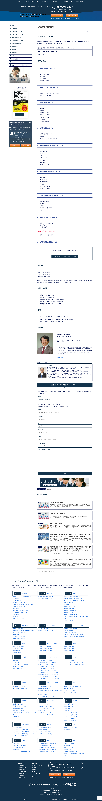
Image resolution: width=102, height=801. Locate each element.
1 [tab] (18, 85)
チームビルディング (52, 657)
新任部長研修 (16, 599)
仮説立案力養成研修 (69, 648)
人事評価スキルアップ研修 (19, 746)
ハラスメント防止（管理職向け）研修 (73, 662)
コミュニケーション (78, 625)
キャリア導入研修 (17, 728)
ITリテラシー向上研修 (69, 718)
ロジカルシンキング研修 (44, 646)
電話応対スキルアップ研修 (45, 706)
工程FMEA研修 (67, 750)
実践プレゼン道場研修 (18, 646)
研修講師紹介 (22, 769)
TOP (19, 1)
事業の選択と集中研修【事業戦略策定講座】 (24, 630)
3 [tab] (22, 85)
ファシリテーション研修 (70, 632)
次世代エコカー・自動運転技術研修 (47, 750)
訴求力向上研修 (17, 652)
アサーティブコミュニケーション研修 (73, 634)
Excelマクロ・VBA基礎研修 (71, 720)
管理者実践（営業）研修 (19, 603)
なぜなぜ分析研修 (68, 748)
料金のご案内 (22, 773)
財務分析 (24, 683)
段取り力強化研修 (42, 694)
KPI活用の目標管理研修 (18, 748)
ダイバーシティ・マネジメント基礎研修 (74, 601)
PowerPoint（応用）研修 (70, 714)
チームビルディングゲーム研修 (46, 668)
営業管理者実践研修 (18, 708)
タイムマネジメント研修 (44, 686)
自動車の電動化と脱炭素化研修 (46, 752)
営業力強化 (24, 700)
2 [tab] (20, 85)
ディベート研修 (16, 650)
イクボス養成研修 (68, 621)
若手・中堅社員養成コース (45, 599)
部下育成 (24, 657)
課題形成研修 (16, 634)
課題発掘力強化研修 (69, 650)
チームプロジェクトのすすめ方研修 (47, 670)
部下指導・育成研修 (18, 666)
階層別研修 (24, 593)
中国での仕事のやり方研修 (70, 615)
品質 (39, 489)
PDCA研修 (66, 605)
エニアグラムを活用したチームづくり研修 (48, 676)
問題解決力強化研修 (69, 646)
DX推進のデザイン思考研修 (45, 734)
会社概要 (34, 767)
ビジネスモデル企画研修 (19, 632)
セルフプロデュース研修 (70, 692)
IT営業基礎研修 (17, 716)
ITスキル (75, 700)
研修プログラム (22, 777)
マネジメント (76, 593)
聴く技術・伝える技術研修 (70, 628)
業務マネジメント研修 (69, 607)
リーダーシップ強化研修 (44, 628)
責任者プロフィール (37, 765)
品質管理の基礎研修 (69, 744)
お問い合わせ (79, 1)
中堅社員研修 (16, 609)
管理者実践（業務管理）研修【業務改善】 (23, 605)
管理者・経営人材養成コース (45, 597)
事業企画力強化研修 (18, 628)
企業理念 (34, 769)
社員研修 (44, 489)
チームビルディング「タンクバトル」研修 (48, 678)
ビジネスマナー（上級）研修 (45, 714)
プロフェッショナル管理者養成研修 (22, 597)
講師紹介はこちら (61, 357)
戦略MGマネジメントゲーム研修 (46, 664)
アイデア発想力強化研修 (44, 728)
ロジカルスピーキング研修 (45, 650)
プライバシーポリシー (25, 799)
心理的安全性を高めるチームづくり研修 (48, 674)
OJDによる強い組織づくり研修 (72, 597)
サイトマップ (35, 776)
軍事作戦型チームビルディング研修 (47, 662)
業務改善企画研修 (68, 613)
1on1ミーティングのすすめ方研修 (21, 752)
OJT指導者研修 (16, 660)
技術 (48, 740)
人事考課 (24, 740)
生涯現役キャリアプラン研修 (20, 736)
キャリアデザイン (26, 724)
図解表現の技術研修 (69, 630)
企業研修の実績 (22, 767)
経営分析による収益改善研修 (20, 688)
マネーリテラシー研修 (18, 619)
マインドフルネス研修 (69, 690)
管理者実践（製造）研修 (19, 607)
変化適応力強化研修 (69, 609)
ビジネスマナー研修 (43, 704)
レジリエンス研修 (68, 688)
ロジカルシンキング (52, 643)
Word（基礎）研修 (68, 708)
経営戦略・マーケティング (28, 625)
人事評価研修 (16, 744)
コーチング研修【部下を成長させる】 (22, 664)
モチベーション (77, 683)
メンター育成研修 (17, 668)
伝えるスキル (25, 643)
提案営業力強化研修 (18, 704)
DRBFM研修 (67, 746)
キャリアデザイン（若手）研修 (20, 730)
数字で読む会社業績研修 (19, 686)
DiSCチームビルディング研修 (45, 660)
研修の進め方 (22, 765)
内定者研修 (15, 617)
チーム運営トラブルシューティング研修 (48, 672)
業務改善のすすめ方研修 (70, 611)
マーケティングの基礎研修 (19, 636)
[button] (24, 593)
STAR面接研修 (67, 730)
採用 (74, 724)
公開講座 (55, 1)
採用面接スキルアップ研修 (70, 728)
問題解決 (75, 643)
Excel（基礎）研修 (68, 704)
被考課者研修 (16, 750)
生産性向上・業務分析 (52, 683)
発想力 (49, 724)
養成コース (50, 593)
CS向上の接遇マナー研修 (44, 712)
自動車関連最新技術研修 (44, 746)
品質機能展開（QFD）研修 (70, 752)
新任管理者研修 (17, 601)
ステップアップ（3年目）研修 (20, 611)
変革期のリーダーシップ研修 (45, 630)
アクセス (34, 771)
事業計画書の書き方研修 (19, 638)
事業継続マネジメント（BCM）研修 (73, 599)
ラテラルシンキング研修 (44, 732)
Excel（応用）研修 (68, 706)
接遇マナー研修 (42, 710)
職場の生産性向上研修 (44, 688)
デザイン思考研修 (42, 730)
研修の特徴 (21, 775)
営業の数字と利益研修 (18, 710)
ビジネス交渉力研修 (18, 648)
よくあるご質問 (22, 771)
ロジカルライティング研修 (45, 648)
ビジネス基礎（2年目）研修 (20, 613)
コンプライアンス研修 (69, 660)
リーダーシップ (51, 625)
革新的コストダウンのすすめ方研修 (47, 744)
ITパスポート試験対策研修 (70, 716)
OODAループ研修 (68, 603)
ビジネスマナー (51, 700)
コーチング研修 (17, 662)
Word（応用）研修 (68, 710)
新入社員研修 (16, 615)
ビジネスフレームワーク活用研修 (46, 696)
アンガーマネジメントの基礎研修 (72, 686)
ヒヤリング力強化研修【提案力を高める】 (74, 636)
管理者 (49, 489)
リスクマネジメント (78, 657)
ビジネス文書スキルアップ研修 (46, 708)
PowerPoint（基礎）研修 (70, 712)
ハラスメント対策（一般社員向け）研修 (74, 664)
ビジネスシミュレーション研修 (46, 666)
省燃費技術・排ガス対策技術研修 (46, 748)
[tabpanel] (20, 75)
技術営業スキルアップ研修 (19, 706)
